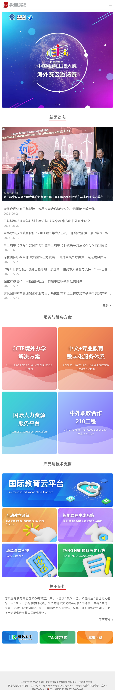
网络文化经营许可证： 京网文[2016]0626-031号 (33, 685)
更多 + (106, 305)
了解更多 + (106, 620)
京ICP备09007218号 (70, 685)
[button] (55, 105)
